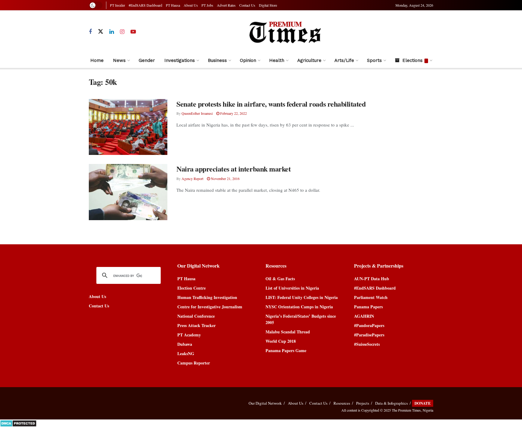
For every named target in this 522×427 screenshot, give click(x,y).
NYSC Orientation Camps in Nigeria (299, 306)
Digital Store (268, 5)
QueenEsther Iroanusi (197, 113)
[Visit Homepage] (284, 32)
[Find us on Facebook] (90, 31)
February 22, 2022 (233, 113)
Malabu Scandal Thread (288, 332)
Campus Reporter (193, 363)
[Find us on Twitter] (100, 31)
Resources (342, 403)
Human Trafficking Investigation (207, 297)
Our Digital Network (265, 403)
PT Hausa (173, 5)
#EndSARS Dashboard (145, 5)
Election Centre (191, 288)
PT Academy (189, 335)
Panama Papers (368, 306)
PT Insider (117, 5)
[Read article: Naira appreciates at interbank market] (128, 192)
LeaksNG (185, 353)
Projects (362, 403)
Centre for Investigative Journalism (209, 306)
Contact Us (247, 5)
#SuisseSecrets (367, 344)
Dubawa (184, 344)
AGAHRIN (364, 316)
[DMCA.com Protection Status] (18, 422)
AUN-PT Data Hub (371, 278)
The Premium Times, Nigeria (412, 410)
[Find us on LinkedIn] (111, 31)
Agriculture (309, 60)
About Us (191, 5)
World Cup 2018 (281, 341)
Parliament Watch (371, 297)
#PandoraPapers (369, 325)
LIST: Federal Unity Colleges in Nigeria (302, 297)
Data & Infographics (391, 403)
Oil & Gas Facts (280, 278)
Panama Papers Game (286, 350)
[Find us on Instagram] (122, 31)
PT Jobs (207, 5)
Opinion (248, 60)
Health (276, 60)
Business (217, 60)
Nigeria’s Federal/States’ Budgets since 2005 (301, 319)
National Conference (196, 316)
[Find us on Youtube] (133, 31)
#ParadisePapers (369, 335)
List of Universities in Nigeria (292, 288)
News (119, 60)
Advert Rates (226, 5)
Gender (147, 60)
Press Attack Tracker (196, 325)
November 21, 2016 (225, 178)
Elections (412, 60)
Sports (374, 60)
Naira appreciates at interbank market (233, 168)
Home (97, 60)
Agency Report (192, 178)
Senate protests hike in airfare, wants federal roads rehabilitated (271, 103)
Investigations (179, 60)
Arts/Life (344, 60)
